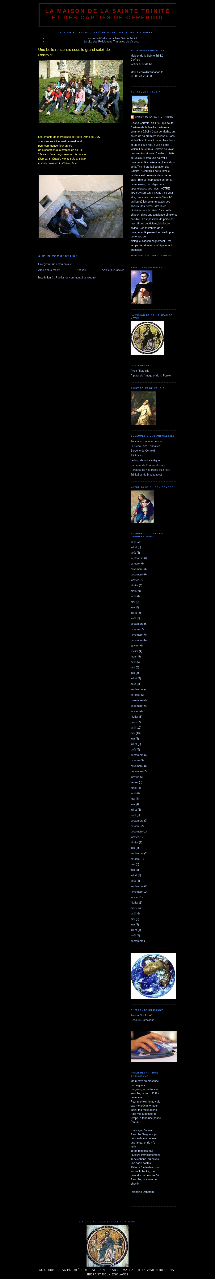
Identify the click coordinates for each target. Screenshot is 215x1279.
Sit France (137, 455)
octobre (135, 563)
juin (133, 607)
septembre (137, 558)
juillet (134, 547)
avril (133, 541)
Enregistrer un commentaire (55, 264)
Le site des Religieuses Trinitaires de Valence (111, 41)
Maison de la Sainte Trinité (154, 117)
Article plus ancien (113, 270)
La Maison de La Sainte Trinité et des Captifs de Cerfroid (107, 14)
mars (134, 590)
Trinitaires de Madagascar (146, 474)
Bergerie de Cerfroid (143, 450)
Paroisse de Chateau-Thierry (148, 465)
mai (133, 601)
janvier (135, 580)
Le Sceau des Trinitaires (145, 446)
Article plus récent (49, 270)
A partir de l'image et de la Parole (151, 375)
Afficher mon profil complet (151, 255)
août (133, 552)
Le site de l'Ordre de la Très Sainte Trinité (112, 38)
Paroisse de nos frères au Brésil (150, 469)
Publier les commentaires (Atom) (76, 277)
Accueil (81, 270)
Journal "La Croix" (141, 1015)
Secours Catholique (142, 1020)
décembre (137, 574)
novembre (137, 569)
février (134, 585)
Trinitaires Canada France (146, 441)
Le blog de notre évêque (145, 460)
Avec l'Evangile (140, 370)
